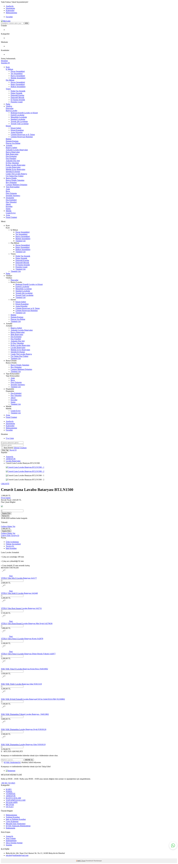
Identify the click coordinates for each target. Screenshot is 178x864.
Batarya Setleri (11, 148)
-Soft (78, 861)
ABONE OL (29, 760)
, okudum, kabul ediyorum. (22, 762)
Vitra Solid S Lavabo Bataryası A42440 (22, 593)
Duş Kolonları (11, 156)
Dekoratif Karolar (17, 95)
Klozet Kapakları (17, 130)
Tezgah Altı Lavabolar (19, 121)
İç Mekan (9, 69)
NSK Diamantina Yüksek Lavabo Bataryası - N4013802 (27, 714)
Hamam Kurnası (12, 141)
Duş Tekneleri (11, 202)
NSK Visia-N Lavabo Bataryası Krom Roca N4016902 (26, 669)
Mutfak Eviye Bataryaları (15, 169)
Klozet (8, 126)
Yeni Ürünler (11, 838)
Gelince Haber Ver (8, 526)
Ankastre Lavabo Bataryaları (17, 150)
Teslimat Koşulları (13, 817)
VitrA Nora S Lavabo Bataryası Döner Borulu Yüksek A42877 (31, 654)
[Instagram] (10, 771)
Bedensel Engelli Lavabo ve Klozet (24, 113)
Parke (8, 104)
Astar (8, 189)
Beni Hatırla (9, 448)
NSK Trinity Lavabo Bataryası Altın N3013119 (23, 684)
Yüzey (8, 89)
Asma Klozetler (17, 132)
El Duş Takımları (12, 163)
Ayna (8, 215)
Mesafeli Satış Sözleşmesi (15, 824)
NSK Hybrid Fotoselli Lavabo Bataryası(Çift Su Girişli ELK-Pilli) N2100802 (35, 699)
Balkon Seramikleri (18, 87)
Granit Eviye (11, 213)
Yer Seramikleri (17, 73)
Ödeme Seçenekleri (13, 544)
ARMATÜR (10, 459)
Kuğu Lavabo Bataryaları (15, 165)
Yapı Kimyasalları (12, 187)
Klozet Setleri (16, 128)
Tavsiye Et (15, 535)
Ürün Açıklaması (12, 542)
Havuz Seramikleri (18, 82)
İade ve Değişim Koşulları (16, 819)
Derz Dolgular (11, 193)
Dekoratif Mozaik (17, 97)
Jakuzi (8, 204)
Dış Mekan (10, 80)
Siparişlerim (10, 8)
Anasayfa (9, 457)
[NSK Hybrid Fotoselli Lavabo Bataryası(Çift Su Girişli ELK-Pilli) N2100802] (5, 697)
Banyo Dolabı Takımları (15, 180)
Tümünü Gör (20, 241)
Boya (8, 191)
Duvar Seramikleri (18, 71)
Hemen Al (5, 516)
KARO (9, 789)
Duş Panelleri (11, 158)
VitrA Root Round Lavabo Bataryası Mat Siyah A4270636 (29, 623)
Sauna (8, 209)
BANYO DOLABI (13, 798)
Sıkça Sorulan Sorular (14, 843)
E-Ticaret (82, 861)
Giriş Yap (5, 450)
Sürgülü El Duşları (13, 172)
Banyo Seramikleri (18, 76)
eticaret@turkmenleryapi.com (17, 855)
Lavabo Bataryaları (13, 167)
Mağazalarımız (11, 13)
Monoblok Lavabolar (19, 117)
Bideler (8, 139)
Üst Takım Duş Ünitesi (14, 176)
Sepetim (9, 845)
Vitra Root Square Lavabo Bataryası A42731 (24, 608)
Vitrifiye (9, 106)
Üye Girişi (10, 438)
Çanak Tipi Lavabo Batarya (16, 174)
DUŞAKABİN (12, 802)
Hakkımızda (10, 828)
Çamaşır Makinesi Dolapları (16, 185)
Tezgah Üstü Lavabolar (20, 124)
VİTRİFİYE (10, 794)
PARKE (9, 791)
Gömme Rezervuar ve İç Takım (23, 134)
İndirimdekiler (11, 841)
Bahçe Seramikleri (18, 84)
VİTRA (4, 578)
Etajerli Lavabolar (17, 115)
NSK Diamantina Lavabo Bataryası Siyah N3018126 (25, 729)
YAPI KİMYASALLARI (15, 800)
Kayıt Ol (13, 450)
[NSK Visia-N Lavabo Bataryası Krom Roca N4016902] (5, 667)
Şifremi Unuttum (20, 448)
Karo (8, 67)
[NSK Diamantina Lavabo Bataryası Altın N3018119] (5, 742)
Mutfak (8, 211)
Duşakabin (10, 198)
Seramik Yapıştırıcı (13, 195)
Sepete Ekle (6, 513)
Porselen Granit (17, 102)
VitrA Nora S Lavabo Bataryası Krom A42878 (25, 639)
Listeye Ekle (6, 535)
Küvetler (9, 206)
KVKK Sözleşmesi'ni (12, 762)
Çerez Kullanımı (12, 821)
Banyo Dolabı (11, 178)
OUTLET (10, 807)
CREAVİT (5, 484)
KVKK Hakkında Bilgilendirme (18, 826)
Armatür (9, 145)
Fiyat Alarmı (6, 498)
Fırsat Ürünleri (11, 217)
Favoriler (9, 17)
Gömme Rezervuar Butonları (22, 137)
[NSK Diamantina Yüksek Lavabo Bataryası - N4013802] (5, 712)
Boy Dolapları (11, 182)
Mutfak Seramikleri (18, 78)
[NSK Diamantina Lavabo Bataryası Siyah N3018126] (5, 727)
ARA (26, 23)
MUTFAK (10, 804)
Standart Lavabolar (18, 119)
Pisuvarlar (9, 108)
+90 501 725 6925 (8, 783)
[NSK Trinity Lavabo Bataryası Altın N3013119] (5, 682)
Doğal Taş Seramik (18, 91)
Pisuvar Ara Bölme (13, 143)
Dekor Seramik (16, 93)
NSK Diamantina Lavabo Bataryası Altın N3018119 (25, 744)
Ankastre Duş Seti (13, 161)
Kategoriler (10, 10)
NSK (3, 669)
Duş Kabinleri (11, 200)
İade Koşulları (11, 548)
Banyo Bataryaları (13, 152)
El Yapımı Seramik (18, 100)
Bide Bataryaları (12, 154)
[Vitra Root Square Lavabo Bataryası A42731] (5, 606)
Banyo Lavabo (11, 111)
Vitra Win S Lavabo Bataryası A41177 (22, 578)
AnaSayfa (9, 6)
